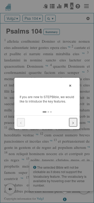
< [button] (21, 122)
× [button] (70, 84)
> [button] (73, 122)
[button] (44, 112)
